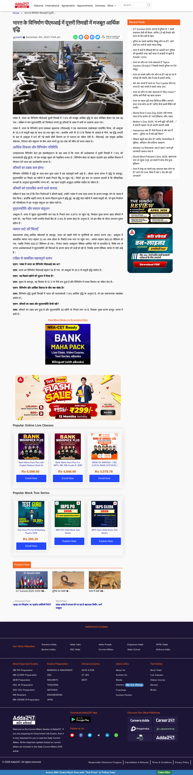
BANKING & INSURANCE (60, 670)
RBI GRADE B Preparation (26, 699)
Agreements (68, 5)
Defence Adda (163, 649)
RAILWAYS (52, 680)
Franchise (121, 690)
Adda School (133, 649)
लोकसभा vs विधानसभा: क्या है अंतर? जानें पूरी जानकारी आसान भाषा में (153, 150)
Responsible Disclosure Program (105, 762)
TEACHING (53, 685)
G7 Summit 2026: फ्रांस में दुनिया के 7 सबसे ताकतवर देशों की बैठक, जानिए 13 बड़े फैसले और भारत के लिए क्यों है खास (154, 32)
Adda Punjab (105, 644)
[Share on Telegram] (81, 37)
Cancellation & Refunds (137, 762)
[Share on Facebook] (92, 37)
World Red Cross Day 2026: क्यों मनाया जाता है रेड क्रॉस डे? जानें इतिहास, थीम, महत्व (153, 115)
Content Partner (124, 695)
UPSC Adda (162, 644)
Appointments (85, 5)
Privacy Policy (182, 762)
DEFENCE (52, 690)
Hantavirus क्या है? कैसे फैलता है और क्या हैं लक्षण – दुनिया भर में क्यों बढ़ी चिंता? (153, 132)
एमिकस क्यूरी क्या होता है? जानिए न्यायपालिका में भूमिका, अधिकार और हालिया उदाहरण (153, 141)
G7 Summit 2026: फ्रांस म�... (31, 591)
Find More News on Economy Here (68, 320)
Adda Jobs (75, 644)
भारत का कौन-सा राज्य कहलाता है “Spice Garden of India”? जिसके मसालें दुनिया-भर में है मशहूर (154, 66)
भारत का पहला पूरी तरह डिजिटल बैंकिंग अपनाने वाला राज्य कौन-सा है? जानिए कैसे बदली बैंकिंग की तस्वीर (154, 104)
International (52, 5)
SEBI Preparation (21, 680)
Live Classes (156, 675)
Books (153, 690)
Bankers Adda (48, 649)
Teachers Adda (48, 644)
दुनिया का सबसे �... (61, 591)
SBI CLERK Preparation (25, 675)
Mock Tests (156, 670)
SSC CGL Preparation (24, 690)
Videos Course (157, 680)
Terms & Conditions (162, 762)
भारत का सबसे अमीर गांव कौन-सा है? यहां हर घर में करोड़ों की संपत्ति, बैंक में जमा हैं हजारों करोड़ (154, 76)
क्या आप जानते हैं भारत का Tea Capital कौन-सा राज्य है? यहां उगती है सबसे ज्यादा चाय (154, 85)
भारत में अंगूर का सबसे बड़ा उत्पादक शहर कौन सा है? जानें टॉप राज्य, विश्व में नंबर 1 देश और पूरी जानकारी (154, 172)
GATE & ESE (88, 670)
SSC (49, 675)
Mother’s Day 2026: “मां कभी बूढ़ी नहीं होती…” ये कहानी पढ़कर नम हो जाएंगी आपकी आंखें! (154, 123)
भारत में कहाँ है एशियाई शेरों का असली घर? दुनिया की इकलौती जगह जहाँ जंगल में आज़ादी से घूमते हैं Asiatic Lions (154, 53)
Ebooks (154, 685)
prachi (18, 37)
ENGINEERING (55, 695)
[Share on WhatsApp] (75, 37)
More (110, 5)
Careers (129, 685)
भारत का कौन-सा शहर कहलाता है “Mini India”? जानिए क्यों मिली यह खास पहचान (154, 94)
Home (16, 13)
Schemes (100, 5)
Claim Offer (164, 772)
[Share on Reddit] (86, 37)
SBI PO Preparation (23, 670)
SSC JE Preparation (23, 685)
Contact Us (121, 675)
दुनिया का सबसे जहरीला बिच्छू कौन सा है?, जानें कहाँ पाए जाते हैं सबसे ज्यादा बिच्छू (153, 43)
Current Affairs (106, 649)
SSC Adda (75, 649)
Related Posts (21, 564)
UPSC (50, 699)
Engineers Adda (135, 644)
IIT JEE (85, 675)
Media (119, 680)
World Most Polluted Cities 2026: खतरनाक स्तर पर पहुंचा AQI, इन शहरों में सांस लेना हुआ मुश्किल (154, 160)
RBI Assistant (19, 695)
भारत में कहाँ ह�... (97, 591)
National (38, 5)
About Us (120, 670)
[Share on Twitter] (97, 37)
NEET (84, 680)
